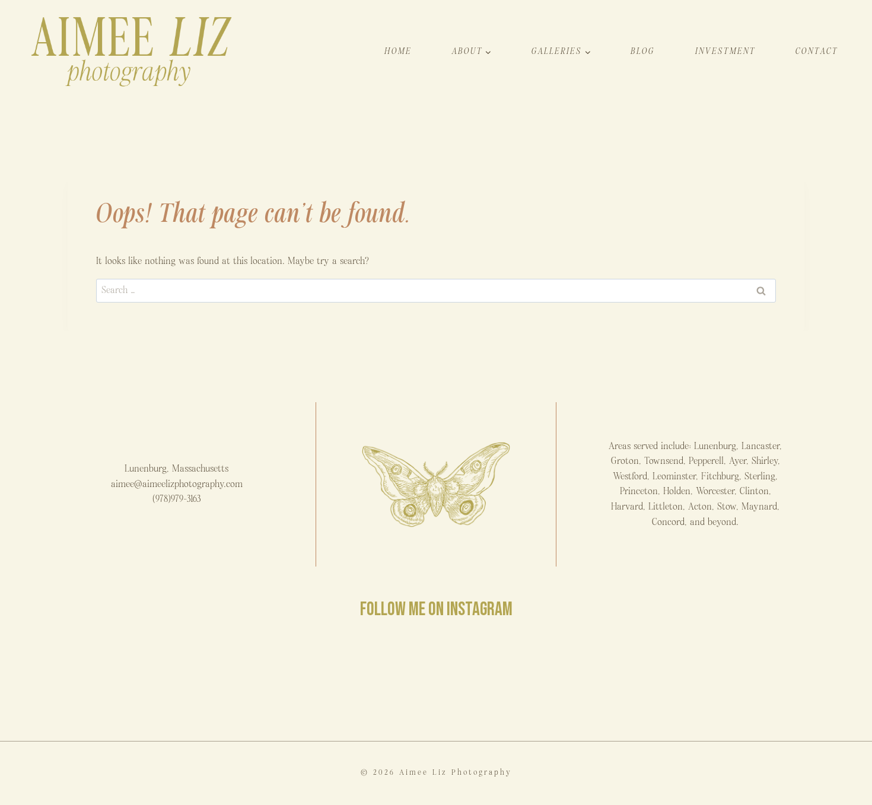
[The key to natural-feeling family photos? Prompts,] (365, 680)
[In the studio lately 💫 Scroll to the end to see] (790, 680)
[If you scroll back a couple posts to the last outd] (649, 680)
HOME (398, 51)
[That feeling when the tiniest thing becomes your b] (224, 680)
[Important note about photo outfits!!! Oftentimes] (82, 680)
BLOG (643, 51)
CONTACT (816, 51)
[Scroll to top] (862, 789)
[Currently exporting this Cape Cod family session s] (507, 680)
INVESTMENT (725, 51)
